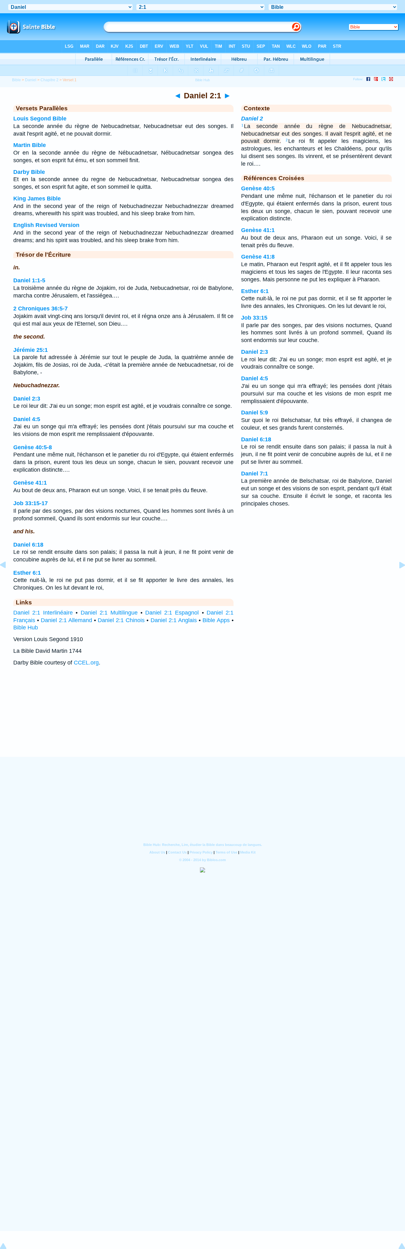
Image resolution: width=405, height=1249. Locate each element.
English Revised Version (46, 225)
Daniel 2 (252, 118)
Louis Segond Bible (39, 118)
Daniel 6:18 (28, 545)
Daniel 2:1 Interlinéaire (43, 612)
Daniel (30, 80)
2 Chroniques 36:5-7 (40, 308)
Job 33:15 (254, 318)
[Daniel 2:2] (397, 579)
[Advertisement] (202, 717)
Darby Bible (29, 172)
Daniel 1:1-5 (29, 280)
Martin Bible (29, 145)
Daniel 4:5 (26, 419)
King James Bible (37, 198)
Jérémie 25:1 (30, 350)
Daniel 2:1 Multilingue (109, 612)
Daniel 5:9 (254, 412)
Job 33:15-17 (30, 503)
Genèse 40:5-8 (32, 447)
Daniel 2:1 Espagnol (172, 612)
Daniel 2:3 (26, 398)
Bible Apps (216, 620)
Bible (16, 80)
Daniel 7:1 (254, 473)
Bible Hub (25, 627)
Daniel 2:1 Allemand (66, 620)
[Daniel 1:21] (8, 579)
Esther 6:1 (27, 573)
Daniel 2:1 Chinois (121, 620)
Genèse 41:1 (30, 483)
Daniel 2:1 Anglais (174, 620)
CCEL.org (86, 662)
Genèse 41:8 (258, 257)
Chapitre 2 (49, 80)
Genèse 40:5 (258, 188)
